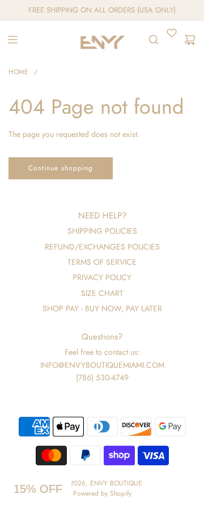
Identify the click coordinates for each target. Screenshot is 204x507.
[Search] (153, 39)
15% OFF (38, 489)
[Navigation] (12, 39)
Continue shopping (60, 168)
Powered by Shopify (102, 493)
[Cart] (189, 39)
